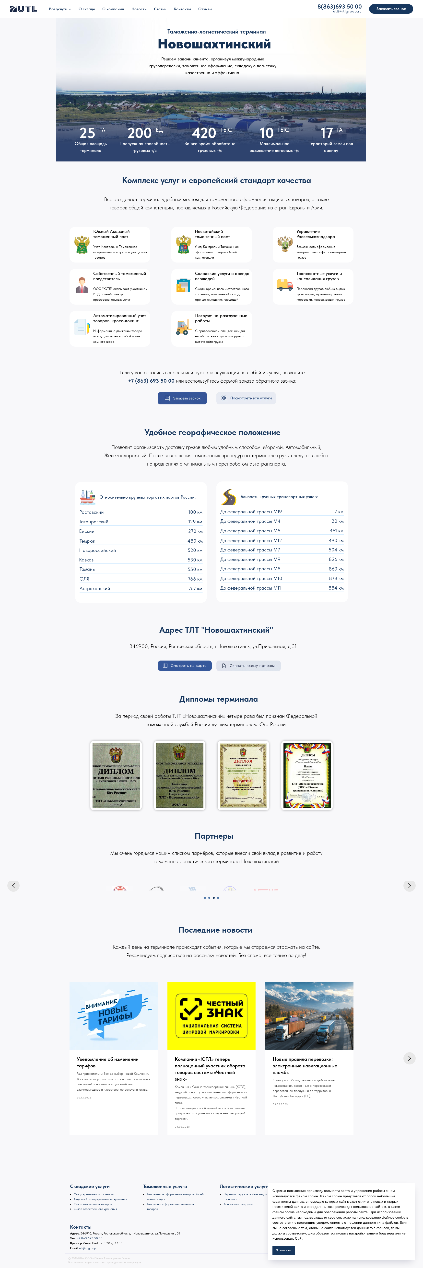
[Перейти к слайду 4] (218, 898)
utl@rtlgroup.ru (89, 1248)
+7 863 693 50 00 (90, 1238)
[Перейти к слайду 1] (205, 898)
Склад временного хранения (94, 1194)
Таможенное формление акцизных (170, 1204)
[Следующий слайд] (409, 886)
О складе (87, 9)
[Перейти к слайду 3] (214, 898)
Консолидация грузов (238, 1204)
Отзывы (205, 9)
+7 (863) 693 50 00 (151, 380)
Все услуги (58, 9)
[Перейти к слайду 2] (209, 898)
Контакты (182, 9)
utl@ (337, 11)
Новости (139, 9)
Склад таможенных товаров (93, 1204)
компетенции (156, 1199)
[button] (391, 9)
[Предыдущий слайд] (13, 886)
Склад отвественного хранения (95, 1209)
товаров (152, 1209)
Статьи (160, 9)
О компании (113, 9)
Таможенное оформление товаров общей (175, 1194)
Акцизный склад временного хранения (100, 1199)
